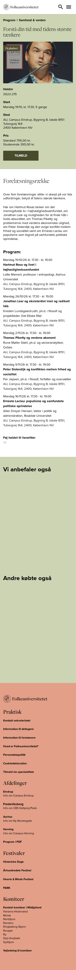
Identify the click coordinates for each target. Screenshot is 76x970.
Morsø (7, 915)
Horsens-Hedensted (15, 911)
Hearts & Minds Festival (18, 879)
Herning (8, 829)
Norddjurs (9, 919)
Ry (4, 934)
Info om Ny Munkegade (17, 821)
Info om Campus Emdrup (18, 795)
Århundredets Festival (17, 870)
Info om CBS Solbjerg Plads (20, 808)
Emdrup (8, 792)
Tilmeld (20, 155)
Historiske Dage (13, 862)
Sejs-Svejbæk (11, 938)
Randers (8, 923)
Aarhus (7, 817)
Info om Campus (13, 833)
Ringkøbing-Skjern (14, 927)
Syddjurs (8, 942)
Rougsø (8, 930)
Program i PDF (12, 842)
